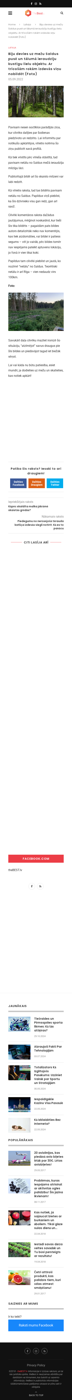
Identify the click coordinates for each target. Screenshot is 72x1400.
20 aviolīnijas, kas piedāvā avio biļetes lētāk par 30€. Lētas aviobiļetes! (48, 1158)
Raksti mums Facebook (36, 1325)
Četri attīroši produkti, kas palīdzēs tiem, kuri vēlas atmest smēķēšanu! (47, 1280)
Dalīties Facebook (18, 483)
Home (12, 24)
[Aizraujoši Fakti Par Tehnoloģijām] (19, 1052)
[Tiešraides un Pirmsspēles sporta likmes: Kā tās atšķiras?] (19, 1024)
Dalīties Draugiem (36, 483)
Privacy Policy (36, 1365)
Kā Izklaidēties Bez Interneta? (47, 1122)
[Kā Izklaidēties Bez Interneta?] (19, 1125)
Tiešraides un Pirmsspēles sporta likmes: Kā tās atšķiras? (48, 1024)
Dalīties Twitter (54, 483)
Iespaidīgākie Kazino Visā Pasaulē (48, 1101)
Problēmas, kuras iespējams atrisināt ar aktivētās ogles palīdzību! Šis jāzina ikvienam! (48, 1188)
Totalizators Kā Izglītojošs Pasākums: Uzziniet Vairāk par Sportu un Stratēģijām (48, 1075)
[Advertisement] (36, 417)
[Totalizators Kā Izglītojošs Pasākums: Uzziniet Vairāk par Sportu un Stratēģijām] (19, 1072)
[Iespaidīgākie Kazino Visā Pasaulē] (19, 1104)
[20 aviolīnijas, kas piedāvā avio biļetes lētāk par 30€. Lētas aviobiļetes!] (19, 1158)
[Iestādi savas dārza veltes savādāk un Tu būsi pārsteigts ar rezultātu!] (19, 1249)
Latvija (27, 24)
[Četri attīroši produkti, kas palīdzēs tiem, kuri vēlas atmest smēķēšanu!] (19, 1277)
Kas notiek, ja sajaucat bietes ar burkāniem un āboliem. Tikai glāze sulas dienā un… (48, 1220)
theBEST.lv (15, 870)
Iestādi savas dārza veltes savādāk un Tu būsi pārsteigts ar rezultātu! (48, 1250)
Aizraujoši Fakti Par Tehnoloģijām (48, 1048)
